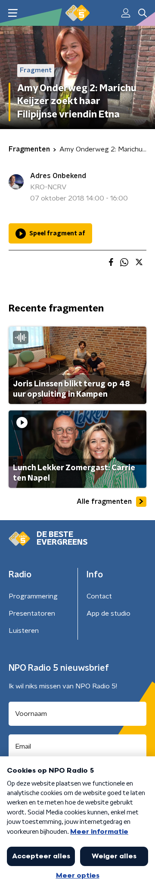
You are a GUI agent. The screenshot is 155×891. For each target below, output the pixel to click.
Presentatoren (32, 613)
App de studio (108, 613)
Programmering (33, 596)
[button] (12, 13)
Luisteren (24, 630)
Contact (99, 596)
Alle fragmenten (104, 501)
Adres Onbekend (58, 176)
